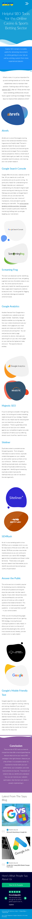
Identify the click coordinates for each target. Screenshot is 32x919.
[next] (25, 898)
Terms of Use (5, 912)
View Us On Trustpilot (16, 885)
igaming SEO (6, 89)
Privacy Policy (23, 911)
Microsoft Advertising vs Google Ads (17, 832)
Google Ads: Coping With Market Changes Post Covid (18, 866)
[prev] (6, 898)
